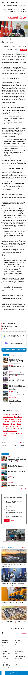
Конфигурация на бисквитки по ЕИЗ (6, 665)
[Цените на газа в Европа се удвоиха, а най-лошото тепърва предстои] (14, 594)
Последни (6, 355)
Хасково (13, 433)
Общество (18, 640)
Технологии (4, 642)
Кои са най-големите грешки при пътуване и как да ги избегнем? (16, 484)
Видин (16, 417)
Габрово (5, 419)
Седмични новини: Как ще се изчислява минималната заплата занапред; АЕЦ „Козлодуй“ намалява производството (17, 459)
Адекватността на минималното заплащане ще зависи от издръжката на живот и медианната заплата (17, 361)
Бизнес (17, 637)
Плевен (19, 424)
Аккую (3, 323)
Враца (21, 417)
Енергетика (15, 5)
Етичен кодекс (5, 658)
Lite (16, 642)
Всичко (17, 644)
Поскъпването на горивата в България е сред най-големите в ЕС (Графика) (17, 374)
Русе (17, 426)
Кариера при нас (6, 661)
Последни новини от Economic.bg (19, 488)
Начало (5, 5)
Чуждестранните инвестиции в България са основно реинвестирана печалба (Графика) (17, 401)
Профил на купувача (7, 662)
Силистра (6, 428)
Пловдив (5, 426)
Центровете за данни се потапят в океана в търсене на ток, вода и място (16, 473)
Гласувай (7, 520)
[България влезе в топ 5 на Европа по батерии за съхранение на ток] (5, 367)
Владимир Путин (12, 323)
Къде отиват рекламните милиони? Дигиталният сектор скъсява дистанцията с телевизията (17, 387)
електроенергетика (7, 326)
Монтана (18, 421)
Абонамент (5, 655)
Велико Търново (8, 417)
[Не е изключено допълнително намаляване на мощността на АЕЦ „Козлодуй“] (14, 575)
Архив (12, 520)
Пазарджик (6, 424)
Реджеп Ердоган (6, 328)
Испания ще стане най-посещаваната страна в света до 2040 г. (16, 466)
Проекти (3, 644)
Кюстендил (6, 421)
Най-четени (13, 355)
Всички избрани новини (19, 405)
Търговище (6, 433)
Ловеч (13, 421)
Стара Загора (12, 431)
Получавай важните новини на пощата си (14, 631)
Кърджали (18, 419)
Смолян (18, 428)
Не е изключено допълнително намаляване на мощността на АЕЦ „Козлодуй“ (13, 584)
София (5, 431)
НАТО (16, 326)
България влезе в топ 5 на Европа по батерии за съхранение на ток (17, 367)
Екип (16, 653)
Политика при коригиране (20, 656)
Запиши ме (24, 633)
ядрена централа (17, 328)
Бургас (14, 414)
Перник (13, 424)
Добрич (11, 419)
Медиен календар (6, 667)
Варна (19, 414)
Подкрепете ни (18, 662)
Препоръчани (21, 355)
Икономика (10, 5)
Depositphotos (18, 673)
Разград (12, 426)
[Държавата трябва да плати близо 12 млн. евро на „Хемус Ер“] (5, 393)
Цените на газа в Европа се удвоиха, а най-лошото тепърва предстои (12, 603)
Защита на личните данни (20, 651)
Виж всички (24, 547)
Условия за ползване (19, 661)
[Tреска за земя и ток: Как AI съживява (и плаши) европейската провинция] (14, 613)
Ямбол (5, 435)
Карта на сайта (18, 655)
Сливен (12, 428)
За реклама (5, 651)
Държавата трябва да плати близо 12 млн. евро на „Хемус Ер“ (16, 393)
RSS (23, 628)
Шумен (19, 433)
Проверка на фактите (7, 653)
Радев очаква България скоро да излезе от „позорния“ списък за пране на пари (16, 380)
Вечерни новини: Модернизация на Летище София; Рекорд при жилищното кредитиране (15, 539)
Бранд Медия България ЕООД (19, 659)
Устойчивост (4, 640)
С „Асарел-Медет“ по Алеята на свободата (16, 478)
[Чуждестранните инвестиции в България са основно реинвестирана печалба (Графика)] (5, 399)
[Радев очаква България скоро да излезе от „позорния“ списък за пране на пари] (5, 380)
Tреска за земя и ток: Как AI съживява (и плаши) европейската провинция (13, 622)
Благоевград (6, 414)
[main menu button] (25, 2)
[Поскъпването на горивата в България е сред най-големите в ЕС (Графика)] (5, 373)
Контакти (4, 656)
